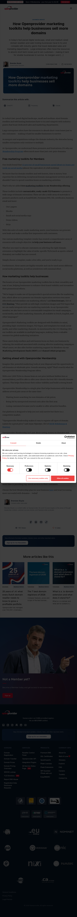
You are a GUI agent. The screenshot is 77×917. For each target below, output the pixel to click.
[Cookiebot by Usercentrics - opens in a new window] (66, 437)
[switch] (29, 470)
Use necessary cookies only (38, 478)
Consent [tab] (13, 443)
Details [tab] (38, 443)
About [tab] (63, 443)
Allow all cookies (63, 478)
